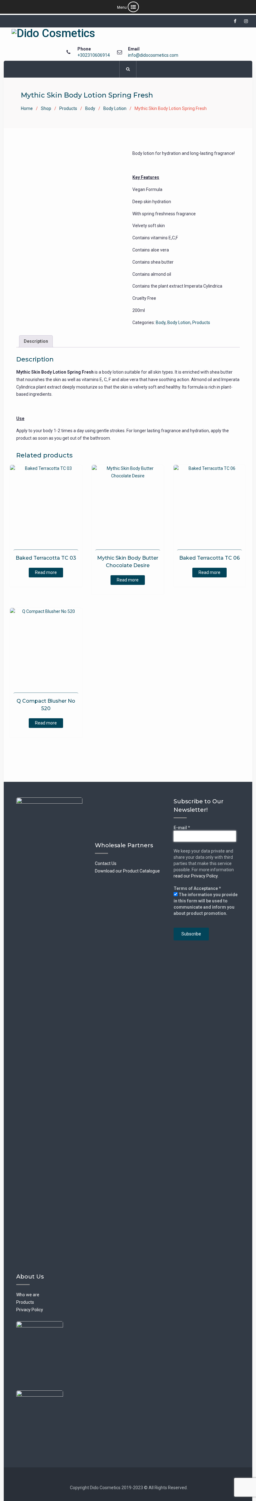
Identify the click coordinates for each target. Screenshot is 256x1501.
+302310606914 (93, 55)
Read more (46, 572)
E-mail (182, 827)
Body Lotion (114, 108)
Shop (46, 108)
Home (27, 108)
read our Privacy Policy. (196, 875)
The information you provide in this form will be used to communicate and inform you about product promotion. (206, 904)
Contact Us (105, 863)
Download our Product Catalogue (127, 870)
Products (68, 108)
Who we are (27, 1294)
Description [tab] (36, 341)
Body (90, 108)
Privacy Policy (29, 1309)
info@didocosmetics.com (153, 55)
